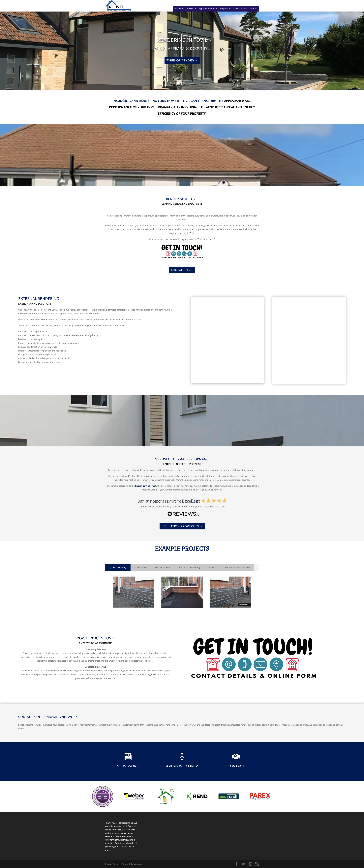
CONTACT (236, 766)
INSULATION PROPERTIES (180, 526)
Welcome (178, 8)
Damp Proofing (117, 567)
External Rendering (189, 567)
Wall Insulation (162, 567)
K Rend (212, 567)
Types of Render (207, 8)
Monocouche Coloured (237, 567)
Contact (253, 8)
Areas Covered (240, 8)
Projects (224, 8)
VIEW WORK (128, 766)
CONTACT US (180, 270)
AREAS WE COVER (182, 766)
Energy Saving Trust (145, 485)
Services (189, 8)
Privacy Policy (112, 864)
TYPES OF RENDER (180, 60)
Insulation (140, 567)
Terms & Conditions (132, 864)
